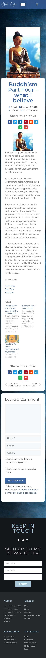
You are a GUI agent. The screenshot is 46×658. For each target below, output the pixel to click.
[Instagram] (27, 540)
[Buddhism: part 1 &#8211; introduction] (30, 316)
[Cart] (37, 4)
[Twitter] (23, 540)
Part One (9, 292)
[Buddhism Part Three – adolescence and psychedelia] (12, 339)
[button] (23, 4)
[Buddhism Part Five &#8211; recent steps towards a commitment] (13, 319)
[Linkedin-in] (19, 540)
